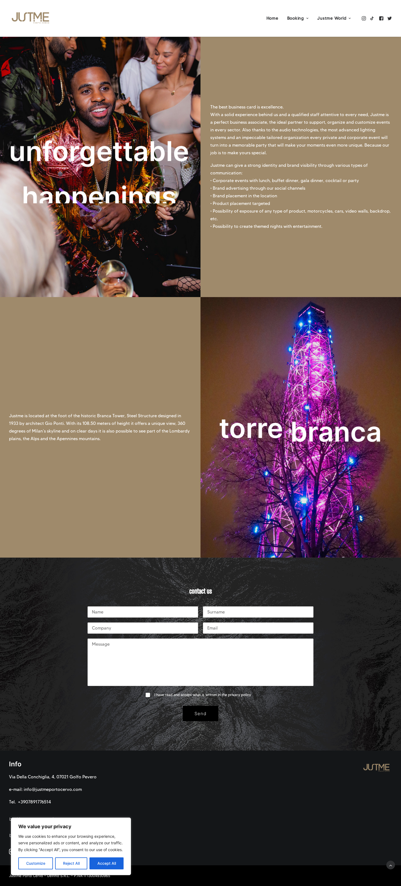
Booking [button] (295, 18)
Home (273, 18)
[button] (364, 18)
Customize (35, 863)
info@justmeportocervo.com (53, 789)
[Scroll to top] (390, 864)
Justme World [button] (331, 18)
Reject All (71, 863)
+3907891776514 (34, 802)
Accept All (106, 863)
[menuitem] (272, 18)
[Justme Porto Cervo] (31, 18)
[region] (71, 846)
